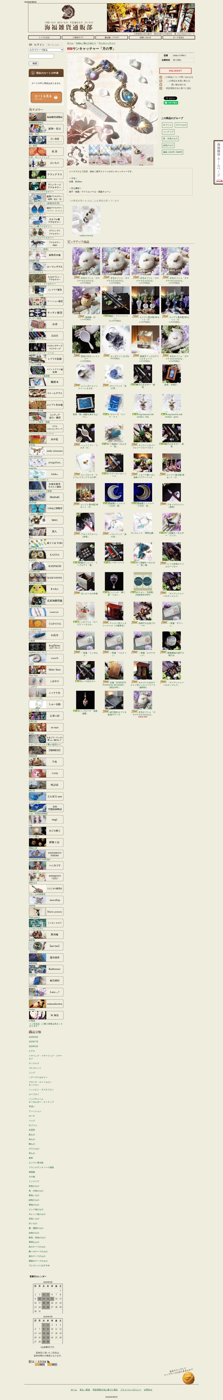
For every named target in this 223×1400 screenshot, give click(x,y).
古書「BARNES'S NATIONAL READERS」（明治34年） (114, 685)
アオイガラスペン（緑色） (89, 535)
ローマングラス (36, 272)
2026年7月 (33, 1041)
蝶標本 (32, 387)
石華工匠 (33, 721)
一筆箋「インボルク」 (89, 654)
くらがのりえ (35, 629)
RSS (40, 1364)
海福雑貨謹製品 (36, 122)
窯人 (31, 537)
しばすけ (33, 687)
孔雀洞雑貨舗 (35, 606)
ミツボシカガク (36, 929)
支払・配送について (78, 37)
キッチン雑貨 (35, 318)
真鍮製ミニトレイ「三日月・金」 (145, 504)
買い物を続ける (178, 84)
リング (32, 1072)
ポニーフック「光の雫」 (118, 387)
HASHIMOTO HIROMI (39, 859)
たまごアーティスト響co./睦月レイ (45, 744)
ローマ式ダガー (88, 681)
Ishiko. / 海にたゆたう (39, 479)
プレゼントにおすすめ (39, 1265)
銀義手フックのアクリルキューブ (149, 357)
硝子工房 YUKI (36, 549)
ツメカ (32, 779)
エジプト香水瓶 (36, 410)
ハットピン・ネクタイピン (41, 1089)
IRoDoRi (32, 502)
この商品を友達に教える (178, 81)
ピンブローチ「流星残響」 (88, 712)
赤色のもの (34, 1186)
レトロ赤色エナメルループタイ (174, 565)
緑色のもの (34, 1200)
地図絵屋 (33, 756)
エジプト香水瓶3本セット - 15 (179, 318)
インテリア (34, 1181)
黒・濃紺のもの (36, 1228)
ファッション (35, 1111)
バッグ (32, 1120)
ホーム (44, 37)
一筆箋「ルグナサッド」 (147, 654)
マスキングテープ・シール (41, 353)
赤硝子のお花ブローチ (147, 624)
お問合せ (145, 37)
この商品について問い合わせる (178, 77)
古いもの (33, 168)
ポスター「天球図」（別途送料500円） (144, 593)
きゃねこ (33, 595)
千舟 (31, 767)
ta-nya (31, 733)
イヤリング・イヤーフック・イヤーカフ (45, 1057)
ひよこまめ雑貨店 (37, 894)
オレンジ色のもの (37, 1214)
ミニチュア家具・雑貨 (39, 422)
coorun (31, 618)
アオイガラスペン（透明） (175, 505)
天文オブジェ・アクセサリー (42, 284)
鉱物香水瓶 (34, 261)
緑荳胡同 (33, 986)
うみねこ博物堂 (36, 514)
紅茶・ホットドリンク (39, 157)
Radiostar (33, 975)
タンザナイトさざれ (119, 356)
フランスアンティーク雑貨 (41, 1167)
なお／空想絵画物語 (38, 813)
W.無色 (32, 1021)
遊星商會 (33, 963)
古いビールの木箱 (89, 593)
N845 (31, 525)
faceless (32, 1009)
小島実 (32, 641)
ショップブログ (111, 37)
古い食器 (33, 145)
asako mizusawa (35, 456)
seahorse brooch (86, 235)
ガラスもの (34, 1149)
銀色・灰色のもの (37, 1237)
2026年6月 (33, 1046)
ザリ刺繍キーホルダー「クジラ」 (174, 534)
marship (32, 905)
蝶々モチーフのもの (38, 1251)
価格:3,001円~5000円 (172, 152)
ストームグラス (36, 399)
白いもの (33, 1223)
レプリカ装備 (35, 364)
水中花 (32, 445)
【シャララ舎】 (36, 698)
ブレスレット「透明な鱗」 (142, 533)
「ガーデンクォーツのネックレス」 (173, 594)
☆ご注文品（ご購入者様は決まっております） (46, 1025)
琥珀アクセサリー (37, 215)
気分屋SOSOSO (36, 583)
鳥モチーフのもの (37, 1247)
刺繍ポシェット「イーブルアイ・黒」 (87, 563)
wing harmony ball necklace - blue (145, 415)
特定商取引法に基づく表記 (178, 88)
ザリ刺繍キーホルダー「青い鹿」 (145, 563)
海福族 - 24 (90, 317)
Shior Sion (33, 675)
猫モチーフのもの (37, 1256)
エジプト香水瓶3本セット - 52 (149, 318)
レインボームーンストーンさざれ (88, 387)
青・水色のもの (36, 1191)
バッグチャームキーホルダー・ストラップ (41, 1100)
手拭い (32, 1106)
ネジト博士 (34, 836)
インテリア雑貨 (36, 295)
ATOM (52, 1364)
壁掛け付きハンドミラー (90, 357)
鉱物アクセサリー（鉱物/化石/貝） (45, 203)
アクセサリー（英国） (39, 249)
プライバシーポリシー (130, 1389)
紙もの (32, 1134)
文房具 (32, 341)
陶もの (32, 1144)
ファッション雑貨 (37, 307)
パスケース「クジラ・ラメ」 (117, 415)
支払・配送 (85, 1389)
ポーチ (32, 1116)
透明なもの (34, 1242)
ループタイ (34, 1094)
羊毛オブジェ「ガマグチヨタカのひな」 (88, 279)
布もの (32, 1139)
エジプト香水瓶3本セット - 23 (175, 476)
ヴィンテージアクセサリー (41, 192)
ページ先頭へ (189, 1379)
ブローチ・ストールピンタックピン (40, 1083)
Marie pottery (34, 917)
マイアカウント (45, 44)
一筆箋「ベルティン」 (118, 654)
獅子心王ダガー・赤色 (174, 445)
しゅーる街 (34, 710)
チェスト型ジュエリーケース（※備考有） (114, 624)
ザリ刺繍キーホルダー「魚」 (116, 445)
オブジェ (33, 1125)
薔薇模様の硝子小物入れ (175, 654)
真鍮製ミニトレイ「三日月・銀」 (116, 504)
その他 (32, 1176)
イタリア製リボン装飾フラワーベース (144, 476)
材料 (31, 1158)
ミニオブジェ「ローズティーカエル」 (87, 623)
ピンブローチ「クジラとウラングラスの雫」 (85, 476)
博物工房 (33, 848)
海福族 (32, 1172)
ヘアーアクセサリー (38, 1077)
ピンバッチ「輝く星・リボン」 (116, 593)
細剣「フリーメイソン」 (118, 317)
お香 (31, 330)
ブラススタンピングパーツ (41, 433)
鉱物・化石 (34, 134)
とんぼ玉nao (34, 802)
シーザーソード (117, 562)
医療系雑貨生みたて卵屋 (40, 491)
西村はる (33, 882)
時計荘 (32, 790)
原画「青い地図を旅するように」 (85, 415)
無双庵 (32, 940)
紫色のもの (34, 1205)
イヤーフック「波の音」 (118, 535)
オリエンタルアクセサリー (41, 238)
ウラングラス (35, 180)
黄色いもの (34, 1195)
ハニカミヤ (34, 871)
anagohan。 (34, 468)
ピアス (32, 1051)
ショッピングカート (179, 37)
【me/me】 (33, 952)
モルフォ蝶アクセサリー (40, 226)
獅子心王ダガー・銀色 (145, 385)
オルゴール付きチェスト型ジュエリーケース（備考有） (142, 685)
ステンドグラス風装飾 (39, 376)
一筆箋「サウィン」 (175, 624)
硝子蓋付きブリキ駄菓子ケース (117, 713)
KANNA (33, 560)
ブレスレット (35, 1068)
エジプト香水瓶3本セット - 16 (89, 505)
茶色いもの (34, 1218)
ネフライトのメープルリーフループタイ (143, 446)
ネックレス (34, 1063)
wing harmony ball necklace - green (173, 415)
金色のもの (34, 1233)
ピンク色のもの (36, 1209)
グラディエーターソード (116, 474)
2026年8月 (33, 1037)
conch (31, 664)
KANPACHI (34, 572)
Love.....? (32, 998)
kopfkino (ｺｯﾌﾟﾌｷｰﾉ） (38, 652)
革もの (32, 1153)
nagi (30, 825)
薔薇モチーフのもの (38, 1261)
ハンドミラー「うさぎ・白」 (89, 446)
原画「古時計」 (171, 384)
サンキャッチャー (107, 43)
